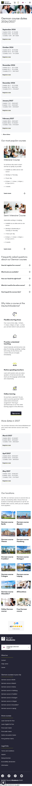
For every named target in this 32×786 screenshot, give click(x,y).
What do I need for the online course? (13, 285)
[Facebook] (2, 776)
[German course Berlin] (8, 515)
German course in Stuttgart (9, 697)
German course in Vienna (8, 687)
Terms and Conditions (7, 751)
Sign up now (16, 413)
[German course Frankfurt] (8, 550)
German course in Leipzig (8, 708)
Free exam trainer (6, 728)
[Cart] (15, 2)
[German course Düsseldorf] (8, 585)
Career (3, 667)
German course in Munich (8, 683)
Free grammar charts (7, 738)
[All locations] (24, 585)
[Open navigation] (30, 2)
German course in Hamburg (9, 690)
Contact (3, 660)
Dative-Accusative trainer (8, 735)
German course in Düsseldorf (9, 705)
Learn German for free (8, 720)
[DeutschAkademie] (6, 2)
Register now (7, 39)
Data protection (6, 758)
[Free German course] (24, 602)
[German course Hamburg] (24, 533)
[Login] (18, 2)
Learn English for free (7, 724)
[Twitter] (9, 776)
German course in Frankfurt (9, 694)
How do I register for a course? (11, 265)
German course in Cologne (9, 701)
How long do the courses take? (11, 292)
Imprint (3, 754)
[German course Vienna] (8, 533)
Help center (4, 664)
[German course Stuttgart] (24, 550)
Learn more (7, 193)
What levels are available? (10, 272)
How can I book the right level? (11, 278)
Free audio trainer (6, 731)
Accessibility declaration (8, 761)
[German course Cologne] (8, 568)
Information (4, 765)
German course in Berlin (8, 680)
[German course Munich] (24, 515)
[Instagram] (15, 776)
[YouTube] (21, 776)
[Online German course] (8, 602)
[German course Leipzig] (24, 568)
